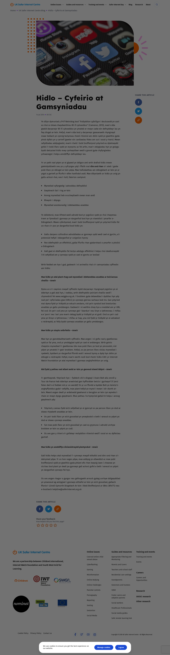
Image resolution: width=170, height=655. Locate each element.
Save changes (108, 357)
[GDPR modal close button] (114, 296)
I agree (121, 647)
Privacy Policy (59, 355)
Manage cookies (103, 647)
